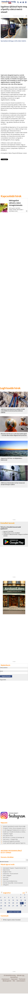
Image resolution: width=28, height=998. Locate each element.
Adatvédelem (21, 981)
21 (17, 903)
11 (5, 900)
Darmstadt (5, 879)
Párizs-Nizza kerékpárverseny (10, 881)
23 (25, 903)
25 (5, 906)
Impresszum (6, 979)
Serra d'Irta (5, 877)
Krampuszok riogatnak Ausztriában (11, 841)
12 (9, 900)
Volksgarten (6, 884)
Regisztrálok (3, 679)
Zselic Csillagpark (7, 875)
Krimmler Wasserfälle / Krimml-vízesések (13, 883)
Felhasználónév (4, 667)
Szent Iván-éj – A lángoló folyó (10, 839)
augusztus (7, 893)
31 (1, 908)
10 (1, 900)
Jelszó (1, 671)
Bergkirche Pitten (7, 871)
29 (21, 906)
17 (1, 903)
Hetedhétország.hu (18, 16)
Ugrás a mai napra (14, 912)
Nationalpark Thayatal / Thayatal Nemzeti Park (14, 868)
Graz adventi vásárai (8, 835)
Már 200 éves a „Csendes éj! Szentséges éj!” (13, 837)
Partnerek (22, 979)
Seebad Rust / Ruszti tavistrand (10, 873)
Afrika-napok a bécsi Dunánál (12, 920)
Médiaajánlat (7, 981)
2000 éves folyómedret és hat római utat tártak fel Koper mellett (13, 483)
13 (13, 900)
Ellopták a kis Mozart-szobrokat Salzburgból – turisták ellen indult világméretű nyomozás (14, 434)
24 (1, 906)
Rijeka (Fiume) (6, 870)
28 (17, 906)
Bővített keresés (4, 861)
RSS (14, 981)
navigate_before (2, 892)
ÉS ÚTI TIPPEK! (6, 852)
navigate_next (27, 860)
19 (9, 903)
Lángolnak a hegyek (8, 833)
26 (9, 906)
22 (21, 903)
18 (5, 903)
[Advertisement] (14, 57)
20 (13, 903)
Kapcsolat (14, 979)
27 (13, 906)
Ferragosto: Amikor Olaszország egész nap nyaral (15, 828)
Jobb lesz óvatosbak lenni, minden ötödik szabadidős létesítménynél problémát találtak (13, 410)
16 (25, 900)
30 (25, 906)
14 (17, 900)
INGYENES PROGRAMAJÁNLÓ (11, 851)
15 (21, 900)
